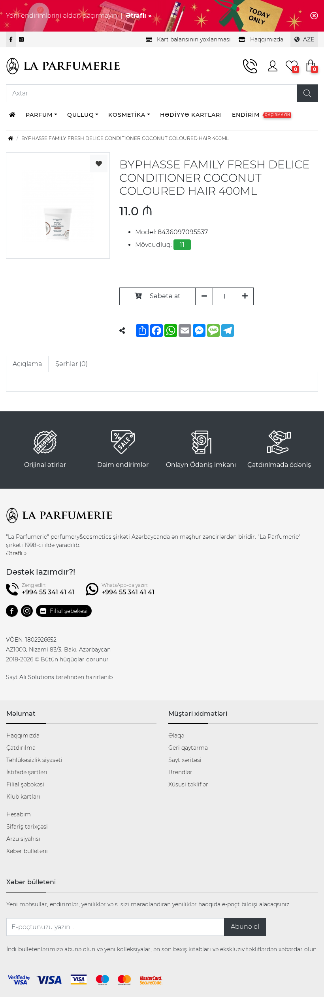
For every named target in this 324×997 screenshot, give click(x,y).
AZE (308, 39)
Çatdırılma (21, 747)
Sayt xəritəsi (185, 760)
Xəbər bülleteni (27, 851)
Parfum (39, 114)
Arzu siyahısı (23, 838)
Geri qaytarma (188, 747)
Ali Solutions (36, 677)
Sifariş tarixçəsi (27, 826)
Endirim (261, 114)
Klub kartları (23, 796)
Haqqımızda (23, 735)
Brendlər (180, 772)
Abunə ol (245, 926)
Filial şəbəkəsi (69, 610)
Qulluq (80, 114)
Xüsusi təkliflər (188, 784)
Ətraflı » (139, 15)
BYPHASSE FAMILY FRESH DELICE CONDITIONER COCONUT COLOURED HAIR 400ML (125, 138)
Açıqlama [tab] (27, 364)
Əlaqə (176, 735)
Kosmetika (126, 114)
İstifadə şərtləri (26, 772)
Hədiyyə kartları (191, 114)
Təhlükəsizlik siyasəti (34, 760)
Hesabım (18, 814)
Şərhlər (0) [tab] (71, 364)
